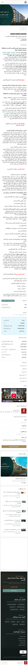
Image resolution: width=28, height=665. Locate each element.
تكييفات (23, 368)
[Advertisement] (14, 554)
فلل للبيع (18, 621)
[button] (14, 14)
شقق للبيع (22, 621)
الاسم (25, 419)
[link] (14, 467)
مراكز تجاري (22, 381)
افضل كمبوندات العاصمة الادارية (10, 52)
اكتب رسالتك (24, 437)
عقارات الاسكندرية (12, 169)
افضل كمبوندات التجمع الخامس (11, 80)
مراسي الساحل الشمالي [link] (20, 479)
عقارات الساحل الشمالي (14, 609)
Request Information (14, 446)
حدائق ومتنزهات (22, 375)
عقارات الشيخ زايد (12, 606)
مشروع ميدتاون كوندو (14, 54)
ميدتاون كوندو (22, 59)
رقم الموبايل (24, 425)
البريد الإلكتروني (23, 431)
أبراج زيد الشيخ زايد (14, 636)
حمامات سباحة (22, 378)
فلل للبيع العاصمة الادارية (9, 274)
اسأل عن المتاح (14, 590)
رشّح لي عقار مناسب (14, 586)
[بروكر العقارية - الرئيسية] (25, 2)
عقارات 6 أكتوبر (22, 609)
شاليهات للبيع (13, 621)
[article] (14, 471)
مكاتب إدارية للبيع (15, 624)
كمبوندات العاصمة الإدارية (20, 606)
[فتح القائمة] (2, 2)
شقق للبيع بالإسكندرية (21, 604)
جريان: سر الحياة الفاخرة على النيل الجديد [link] (12, 529)
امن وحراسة (22, 365)
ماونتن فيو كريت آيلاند (14, 640)
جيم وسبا (23, 371)
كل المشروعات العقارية (14, 645)
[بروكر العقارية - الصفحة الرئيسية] (23, 652)
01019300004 (15, 411)
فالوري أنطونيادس (14, 642)
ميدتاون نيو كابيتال (15, 176)
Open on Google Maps (8, 300)
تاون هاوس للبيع (22, 624)
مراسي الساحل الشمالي (14, 638)
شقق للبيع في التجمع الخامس (11, 604)
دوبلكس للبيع (7, 621)
